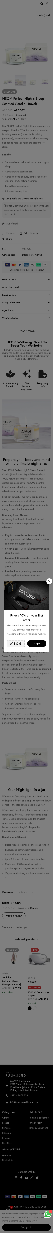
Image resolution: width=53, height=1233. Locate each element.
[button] (49, 581)
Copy (37, 643)
